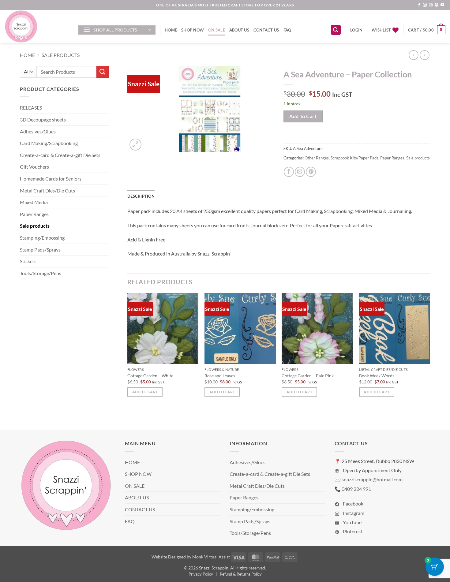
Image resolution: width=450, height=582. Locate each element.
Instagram (353, 513)
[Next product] (413, 55)
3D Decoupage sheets (43, 119)
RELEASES (31, 107)
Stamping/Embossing (42, 238)
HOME (171, 30)
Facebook (352, 503)
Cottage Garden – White (150, 375)
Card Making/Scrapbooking (49, 143)
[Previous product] (424, 55)
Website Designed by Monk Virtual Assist (191, 556)
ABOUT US (239, 30)
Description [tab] (141, 196)
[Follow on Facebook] (419, 5)
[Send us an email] (431, 5)
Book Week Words (376, 375)
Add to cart (303, 116)
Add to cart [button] (145, 392)
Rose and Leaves (219, 375)
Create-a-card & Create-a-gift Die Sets (60, 155)
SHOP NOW (192, 30)
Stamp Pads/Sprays (40, 249)
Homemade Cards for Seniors (50, 178)
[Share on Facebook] (289, 172)
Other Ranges (317, 157)
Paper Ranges (34, 214)
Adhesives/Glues (38, 131)
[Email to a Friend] (300, 172)
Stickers (28, 261)
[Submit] (102, 72)
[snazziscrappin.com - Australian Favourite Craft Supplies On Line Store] (37, 26)
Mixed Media (34, 202)
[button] (117, 30)
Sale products (61, 55)
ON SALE (216, 30)
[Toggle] (105, 107)
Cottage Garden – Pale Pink (308, 375)
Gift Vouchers (34, 167)
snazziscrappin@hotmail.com (372, 479)
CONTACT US (266, 30)
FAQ (287, 30)
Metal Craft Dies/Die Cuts (47, 190)
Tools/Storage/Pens (40, 273)
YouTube (352, 522)
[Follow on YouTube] (442, 5)
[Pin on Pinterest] (311, 172)
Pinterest (352, 531)
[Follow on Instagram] (425, 5)
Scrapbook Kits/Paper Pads (354, 157)
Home (27, 55)
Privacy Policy (201, 574)
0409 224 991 (356, 489)
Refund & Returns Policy (241, 574)
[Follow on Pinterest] (436, 5)
